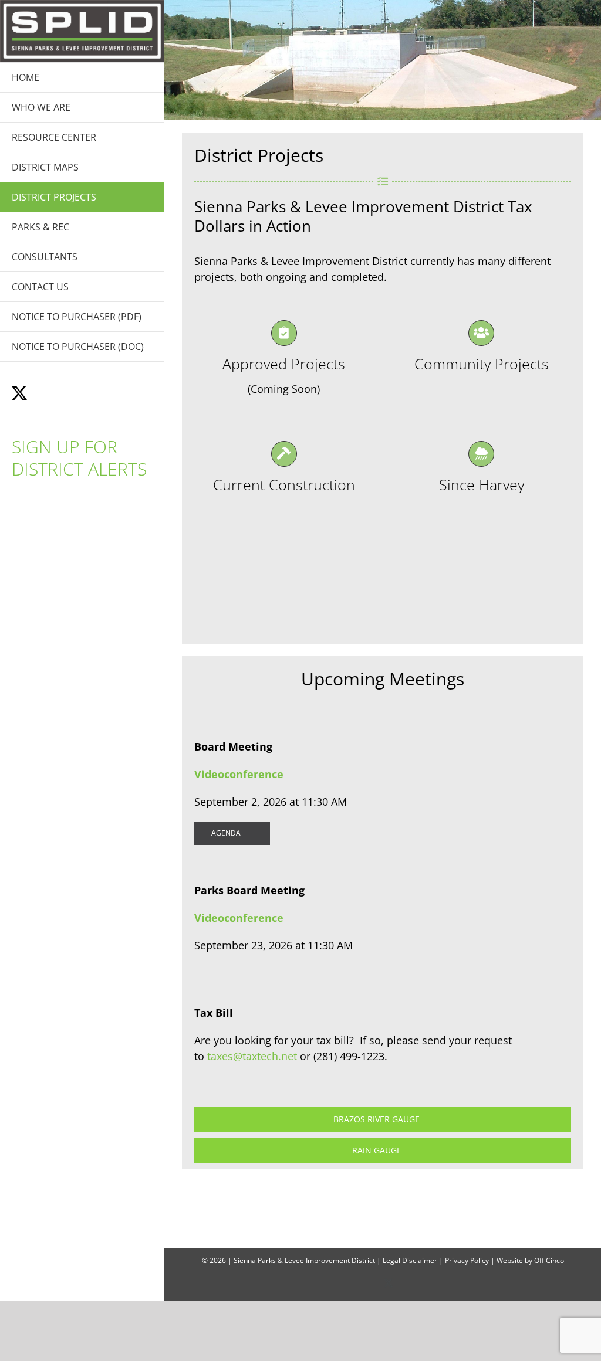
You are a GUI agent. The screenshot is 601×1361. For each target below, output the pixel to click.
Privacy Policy (467, 1260)
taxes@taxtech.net (252, 1056)
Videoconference (238, 774)
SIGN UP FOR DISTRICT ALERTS (79, 458)
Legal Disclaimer (410, 1260)
